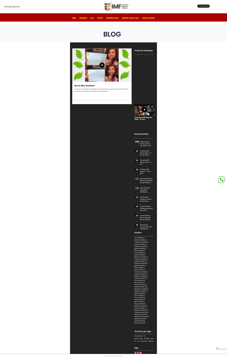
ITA (144, 336)
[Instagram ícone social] (138, 353)
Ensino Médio (138, 336)
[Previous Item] (137, 109)
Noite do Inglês (139, 338)
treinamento (143, 341)
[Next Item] (151, 109)
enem (152, 338)
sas (138, 341)
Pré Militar (147, 338)
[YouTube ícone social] (141, 353)
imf (135, 341)
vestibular (151, 341)
